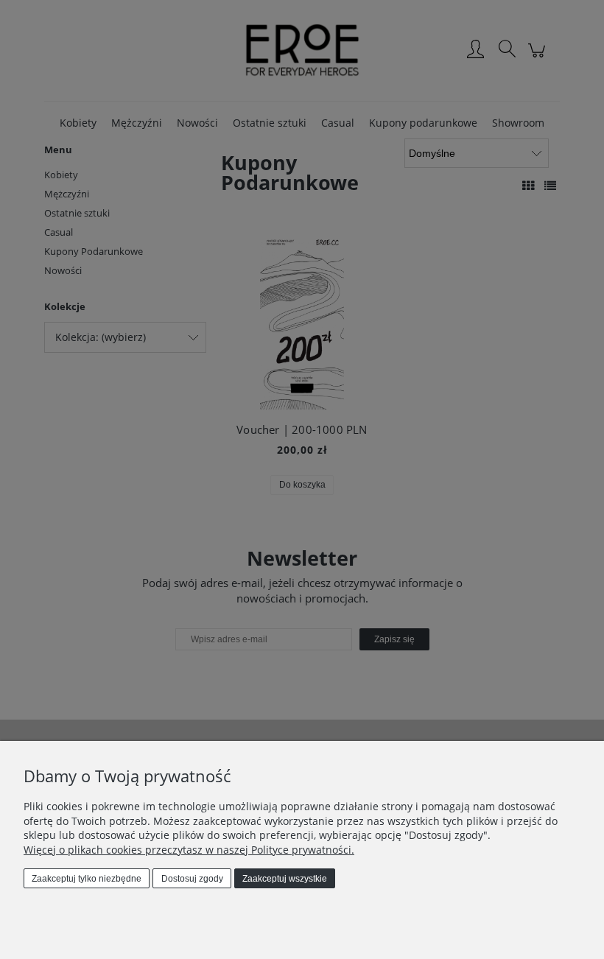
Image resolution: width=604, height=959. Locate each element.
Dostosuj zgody (192, 879)
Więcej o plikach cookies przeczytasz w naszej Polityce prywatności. (189, 850)
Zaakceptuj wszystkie (284, 879)
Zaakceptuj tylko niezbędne (86, 879)
